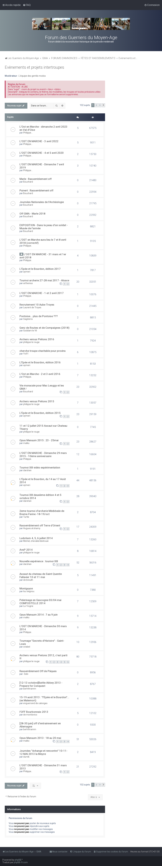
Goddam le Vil (30, 330)
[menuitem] (27, 5)
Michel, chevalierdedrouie (36, 541)
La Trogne (28, 606)
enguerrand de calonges (35, 703)
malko (26, 443)
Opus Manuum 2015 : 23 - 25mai (39, 440)
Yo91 (25, 353)
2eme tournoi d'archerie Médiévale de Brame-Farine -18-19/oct (41, 512)
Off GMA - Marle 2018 (32, 213)
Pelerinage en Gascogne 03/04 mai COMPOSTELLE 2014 (40, 601)
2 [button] (96, 105)
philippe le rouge (31, 342)
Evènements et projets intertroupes (34, 67)
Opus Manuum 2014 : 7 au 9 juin (38, 614)
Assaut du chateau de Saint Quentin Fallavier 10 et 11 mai (40, 575)
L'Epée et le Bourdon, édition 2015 (40, 412)
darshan (27, 470)
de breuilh (28, 580)
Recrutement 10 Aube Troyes (36, 304)
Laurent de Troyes (32, 307)
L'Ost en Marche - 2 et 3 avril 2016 (39, 374)
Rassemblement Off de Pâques (38, 671)
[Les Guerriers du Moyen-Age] (81, 24)
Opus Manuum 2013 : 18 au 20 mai (40, 738)
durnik (26, 756)
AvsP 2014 (26, 549)
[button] (103, 105)
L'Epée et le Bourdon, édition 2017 (40, 268)
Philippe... (28, 132)
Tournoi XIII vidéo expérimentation (39, 467)
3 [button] (99, 105)
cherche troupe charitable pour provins (42, 350)
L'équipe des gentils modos (32, 76)
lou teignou (28, 591)
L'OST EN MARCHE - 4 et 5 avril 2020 (41, 152)
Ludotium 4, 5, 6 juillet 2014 (36, 538)
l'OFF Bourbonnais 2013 (33, 711)
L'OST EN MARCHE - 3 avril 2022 (38, 141)
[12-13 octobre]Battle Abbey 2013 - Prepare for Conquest (40, 684)
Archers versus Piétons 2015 (36, 401)
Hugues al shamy (31, 528)
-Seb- (26, 674)
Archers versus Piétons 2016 (36, 339)
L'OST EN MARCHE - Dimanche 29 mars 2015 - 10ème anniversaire (43, 454)
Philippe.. (27, 245)
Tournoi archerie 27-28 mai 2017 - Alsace (44, 280)
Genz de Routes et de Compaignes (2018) (44, 327)
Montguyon (26, 588)
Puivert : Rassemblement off (36, 190)
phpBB (18, 860)
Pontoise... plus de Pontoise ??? (38, 316)
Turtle (26, 517)
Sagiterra (28, 319)
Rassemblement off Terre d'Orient (39, 525)
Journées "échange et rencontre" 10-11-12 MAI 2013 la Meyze (43, 752)
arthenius (28, 283)
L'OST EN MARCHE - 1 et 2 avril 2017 (41, 293)
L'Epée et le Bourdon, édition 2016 (40, 362)
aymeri (26, 271)
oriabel (26, 646)
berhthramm (29, 688)
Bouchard (28, 181)
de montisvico (30, 714)
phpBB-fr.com (21, 862)
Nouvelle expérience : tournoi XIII (38, 561)
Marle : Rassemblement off (35, 178)
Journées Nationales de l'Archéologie (41, 202)
